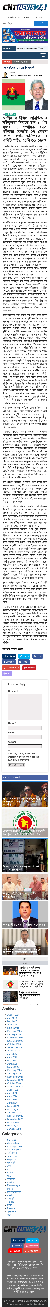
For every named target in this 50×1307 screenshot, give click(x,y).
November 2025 (15, 1041)
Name (12, 723)
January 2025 (14, 1073)
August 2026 (13, 1014)
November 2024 (15, 1080)
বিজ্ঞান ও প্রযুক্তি (13, 1185)
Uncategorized (14, 1146)
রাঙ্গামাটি (10, 1198)
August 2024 (13, 1089)
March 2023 (13, 1122)
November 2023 (15, 1119)
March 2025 (13, 1067)
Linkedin (9, 661)
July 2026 (12, 1018)
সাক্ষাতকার (11, 1211)
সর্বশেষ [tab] (25, 959)
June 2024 (12, 1096)
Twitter (25, 656)
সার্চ (41, 23)
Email (11, 732)
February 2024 (14, 1109)
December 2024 (15, 1076)
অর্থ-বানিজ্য (12, 1153)
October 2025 (14, 1044)
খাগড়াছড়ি (11, 1162)
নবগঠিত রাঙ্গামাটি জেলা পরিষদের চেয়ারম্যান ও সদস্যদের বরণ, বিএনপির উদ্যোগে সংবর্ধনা (24, 801)
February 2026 (14, 1031)
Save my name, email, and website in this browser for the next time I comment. (23, 757)
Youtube (16, 1250)
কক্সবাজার (11, 1159)
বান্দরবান (11, 1179)
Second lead (13, 1143)
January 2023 (14, 1128)
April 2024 (12, 1102)
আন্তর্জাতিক (12, 1156)
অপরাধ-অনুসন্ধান (14, 1149)
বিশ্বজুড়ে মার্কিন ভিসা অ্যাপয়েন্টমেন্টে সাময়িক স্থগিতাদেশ (21, 868)
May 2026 (12, 1021)
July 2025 (12, 1054)
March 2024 (13, 1106)
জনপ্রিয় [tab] (25, 963)
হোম (8, 61)
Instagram (33, 1245)
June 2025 (12, 1057)
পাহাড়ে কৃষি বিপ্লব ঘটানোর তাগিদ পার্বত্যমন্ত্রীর (19, 895)
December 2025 (15, 1037)
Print (8, 673)
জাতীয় (10, 1172)
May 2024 (12, 1099)
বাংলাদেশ (11, 1182)
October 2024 (14, 1083)
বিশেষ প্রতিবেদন (14, 1192)
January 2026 (14, 1034)
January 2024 (14, 1112)
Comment (13, 691)
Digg (38, 656)
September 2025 (15, 1047)
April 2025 (12, 1063)
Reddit (24, 661)
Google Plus (12, 667)
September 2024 (15, 1086)
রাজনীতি (19, 61)
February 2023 (14, 1125)
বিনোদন (10, 1188)
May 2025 (12, 1060)
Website (12, 742)
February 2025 (14, 1070)
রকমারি (10, 1195)
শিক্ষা (9, 1205)
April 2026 (12, 1024)
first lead (11, 1139)
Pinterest (30, 667)
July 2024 (12, 1093)
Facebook (10, 656)
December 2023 (15, 1115)
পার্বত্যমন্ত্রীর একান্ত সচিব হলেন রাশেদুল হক (24, 925)
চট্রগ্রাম (10, 1169)
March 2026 (13, 1027)
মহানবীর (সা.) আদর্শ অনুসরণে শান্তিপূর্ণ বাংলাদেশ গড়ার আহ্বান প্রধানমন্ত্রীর (21, 951)
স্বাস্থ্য (9, 1215)
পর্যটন (9, 1175)
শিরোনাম (26, 61)
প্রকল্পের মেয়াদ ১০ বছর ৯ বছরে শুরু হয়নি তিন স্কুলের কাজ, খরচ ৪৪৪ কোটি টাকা (24, 832)
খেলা (9, 1166)
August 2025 (13, 1050)
